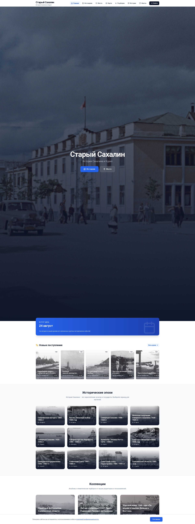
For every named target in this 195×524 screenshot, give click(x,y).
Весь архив (152, 345)
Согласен (156, 519)
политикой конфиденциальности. (87, 519)
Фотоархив (90, 169)
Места (108, 169)
